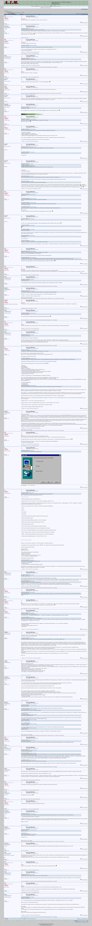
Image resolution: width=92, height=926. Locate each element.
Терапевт (22, 12)
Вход (53, 3)
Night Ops (9, 12)
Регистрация (57, 3)
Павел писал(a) (31, 290)
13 (33, 14)
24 (46, 14)
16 (37, 14)
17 (38, 14)
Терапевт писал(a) (32, 313)
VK (30, 675)
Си (21, 196)
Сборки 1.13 (22, 675)
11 (31, 14)
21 (42, 14)
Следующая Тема (85, 13)
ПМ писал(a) (31, 28)
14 (34, 14)
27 (49, 14)
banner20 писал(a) (32, 107)
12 (32, 14)
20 (41, 14)
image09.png (32, 485)
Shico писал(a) (31, 874)
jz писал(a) (31, 163)
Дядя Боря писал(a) (32, 146)
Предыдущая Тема (79, 13)
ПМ (15, 12)
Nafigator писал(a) (32, 753)
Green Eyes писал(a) (32, 45)
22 (43, 14)
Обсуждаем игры (9, 11)
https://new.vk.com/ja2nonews (25, 93)
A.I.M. (6, 10)
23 (29, 918)
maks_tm (18, 12)
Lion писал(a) (31, 218)
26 (48, 14)
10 (30, 14)
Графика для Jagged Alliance (24, 37)
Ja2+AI (26, 675)
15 (20, 918)
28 (50, 14)
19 (40, 14)
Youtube (28, 675)
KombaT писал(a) (32, 740)
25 (47, 14)
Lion (20, 12)
